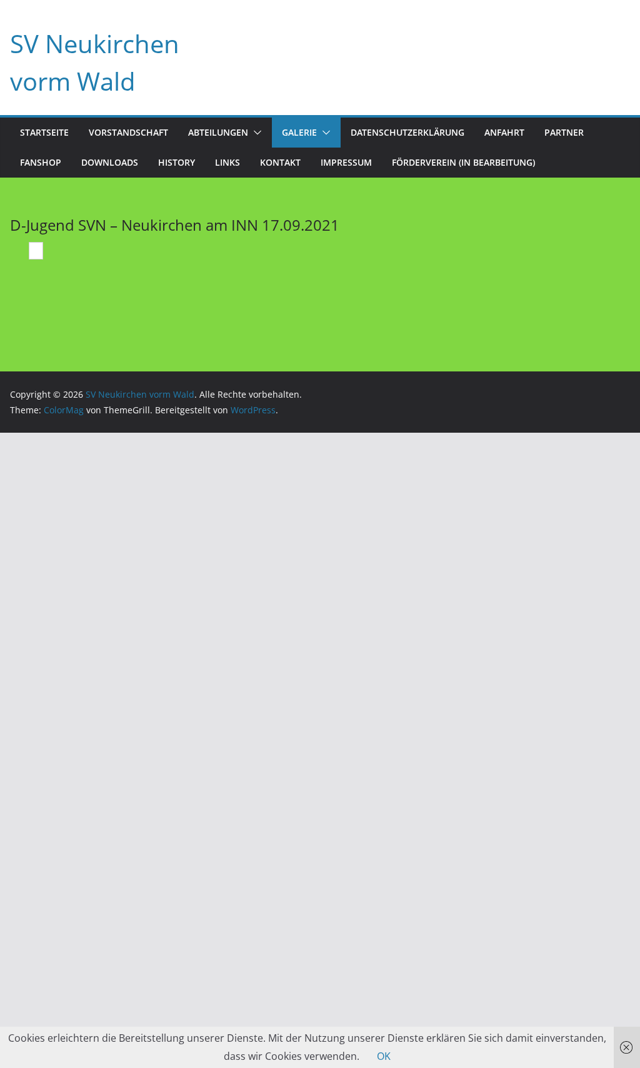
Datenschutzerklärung (407, 132)
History (176, 162)
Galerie (299, 132)
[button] (255, 132)
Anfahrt (504, 132)
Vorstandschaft (128, 132)
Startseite (44, 132)
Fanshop (40, 162)
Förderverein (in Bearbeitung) (463, 162)
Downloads (109, 162)
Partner (564, 132)
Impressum (346, 162)
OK (384, 1056)
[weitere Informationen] (35, 252)
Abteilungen (218, 132)
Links (227, 162)
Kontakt (280, 162)
